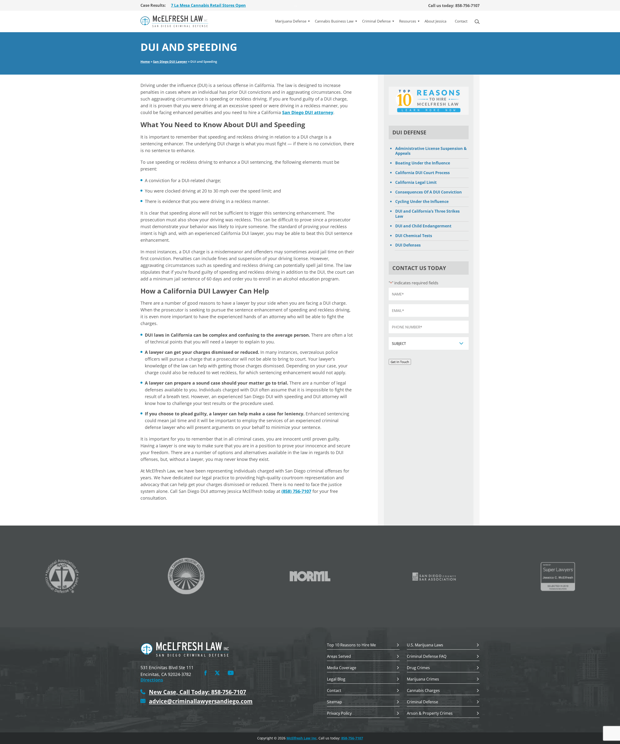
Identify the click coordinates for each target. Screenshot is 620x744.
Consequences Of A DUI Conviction (428, 192)
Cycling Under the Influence (422, 201)
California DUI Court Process (422, 172)
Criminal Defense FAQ (426, 656)
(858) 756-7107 (296, 491)
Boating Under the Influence (422, 163)
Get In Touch (400, 362)
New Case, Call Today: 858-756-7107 (197, 692)
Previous (167, 5)
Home (145, 61)
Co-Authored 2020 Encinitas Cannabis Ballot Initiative (222, 6)
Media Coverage (341, 668)
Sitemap (334, 702)
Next (295, 5)
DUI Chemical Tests (413, 235)
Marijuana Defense (290, 21)
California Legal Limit (416, 182)
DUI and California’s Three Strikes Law (427, 214)
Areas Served (339, 656)
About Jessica (435, 21)
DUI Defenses (408, 245)
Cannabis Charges (423, 691)
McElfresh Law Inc (302, 738)
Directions (151, 680)
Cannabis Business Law (334, 21)
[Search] (479, 21)
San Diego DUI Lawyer (170, 61)
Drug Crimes (418, 668)
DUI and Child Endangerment (423, 226)
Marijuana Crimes (423, 679)
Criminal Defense (376, 21)
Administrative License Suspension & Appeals (431, 151)
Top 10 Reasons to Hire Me (351, 645)
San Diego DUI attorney (307, 112)
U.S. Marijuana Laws (425, 645)
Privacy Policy (339, 713)
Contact (461, 21)
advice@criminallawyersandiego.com (201, 701)
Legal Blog (336, 679)
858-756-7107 (352, 738)
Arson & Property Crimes (430, 713)
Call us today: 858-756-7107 (454, 5)
